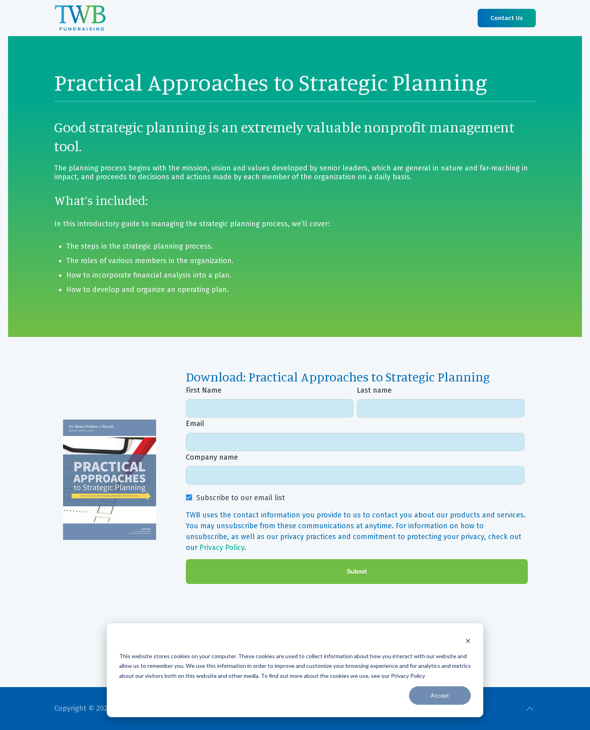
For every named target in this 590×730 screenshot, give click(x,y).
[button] (529, 709)
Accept (440, 695)
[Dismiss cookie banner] (468, 641)
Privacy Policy (221, 547)
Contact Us (506, 18)
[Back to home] (80, 18)
